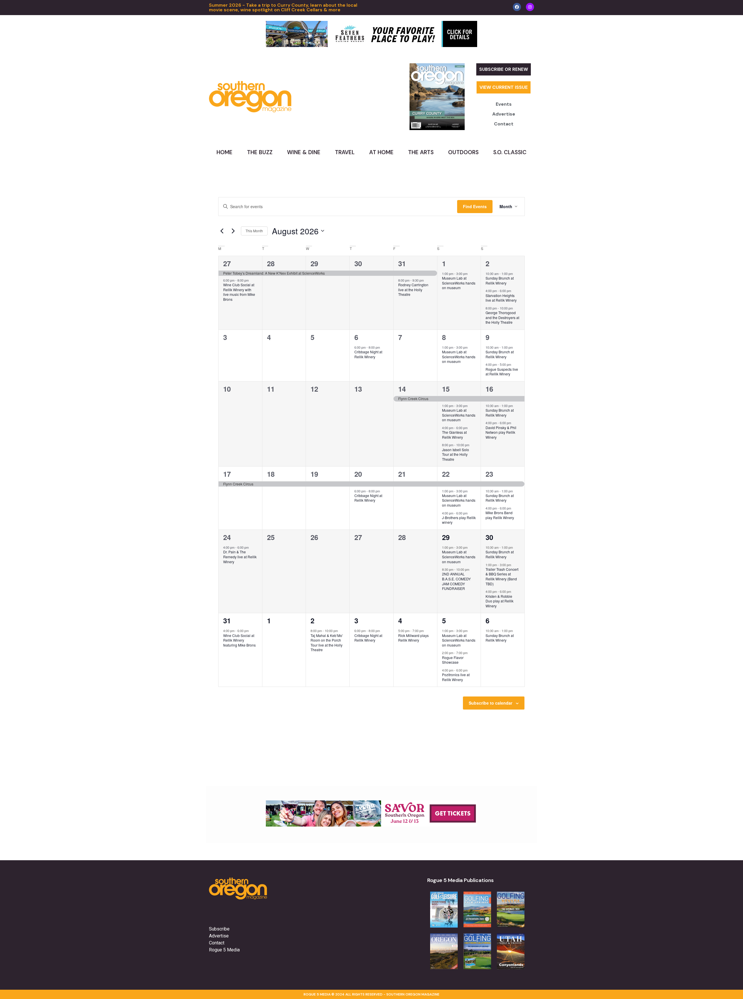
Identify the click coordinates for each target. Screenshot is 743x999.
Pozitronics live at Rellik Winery (456, 677)
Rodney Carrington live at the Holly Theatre (413, 289)
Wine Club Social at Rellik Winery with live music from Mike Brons (239, 292)
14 (402, 389)
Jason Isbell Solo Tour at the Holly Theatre (455, 454)
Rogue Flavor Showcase (453, 660)
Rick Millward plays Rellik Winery (413, 638)
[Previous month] (221, 230)
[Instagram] (530, 7)
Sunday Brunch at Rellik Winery (500, 280)
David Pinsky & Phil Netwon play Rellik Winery (501, 432)
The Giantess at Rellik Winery (454, 435)
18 (271, 474)
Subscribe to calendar (490, 703)
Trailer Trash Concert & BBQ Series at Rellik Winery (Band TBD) (502, 576)
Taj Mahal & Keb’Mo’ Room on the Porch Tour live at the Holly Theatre (327, 642)
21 (402, 474)
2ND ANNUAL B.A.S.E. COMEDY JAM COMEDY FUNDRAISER (456, 581)
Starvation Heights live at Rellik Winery (501, 298)
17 (227, 474)
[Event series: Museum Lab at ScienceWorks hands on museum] (470, 273)
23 (489, 474)
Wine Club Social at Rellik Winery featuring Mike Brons (239, 640)
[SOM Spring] (371, 825)
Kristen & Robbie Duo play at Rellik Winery (499, 601)
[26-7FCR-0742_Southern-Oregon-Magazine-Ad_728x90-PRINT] (371, 45)
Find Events (475, 206)
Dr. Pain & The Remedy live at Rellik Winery (240, 556)
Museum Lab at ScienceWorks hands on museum (458, 283)
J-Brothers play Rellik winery (459, 520)
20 (358, 474)
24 (227, 537)
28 (271, 263)
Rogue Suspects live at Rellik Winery (502, 372)
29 (314, 263)
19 (314, 474)
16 (489, 389)
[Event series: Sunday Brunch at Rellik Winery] (516, 273)
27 (227, 263)
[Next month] (233, 230)
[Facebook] (517, 7)
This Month (254, 230)
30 (358, 263)
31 (402, 263)
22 (446, 474)
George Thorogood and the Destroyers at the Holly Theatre (502, 317)
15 (446, 389)
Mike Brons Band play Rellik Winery (500, 515)
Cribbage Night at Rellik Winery (368, 354)
